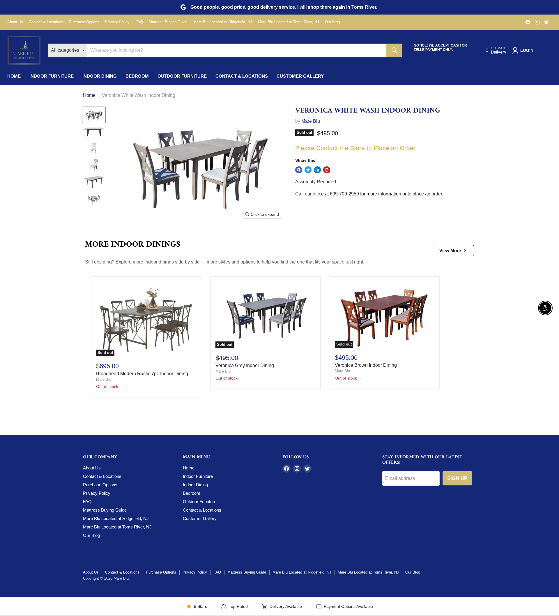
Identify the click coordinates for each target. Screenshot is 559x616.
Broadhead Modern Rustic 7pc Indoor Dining (142, 373)
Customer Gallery (300, 76)
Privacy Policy (117, 22)
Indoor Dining (99, 76)
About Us (15, 22)
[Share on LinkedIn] (317, 169)
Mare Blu (310, 121)
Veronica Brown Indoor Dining (366, 365)
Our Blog (332, 22)
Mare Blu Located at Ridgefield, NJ (222, 22)
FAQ (139, 22)
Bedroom (137, 76)
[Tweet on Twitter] (308, 169)
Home (14, 76)
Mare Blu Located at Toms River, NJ (288, 22)
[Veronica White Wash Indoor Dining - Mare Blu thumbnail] (93, 115)
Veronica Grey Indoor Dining (244, 365)
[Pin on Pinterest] (326, 169)
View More (450, 250)
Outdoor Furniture (182, 76)
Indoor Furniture (51, 76)
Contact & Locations (46, 22)
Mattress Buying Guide (168, 22)
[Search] (394, 50)
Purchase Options (84, 22)
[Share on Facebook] (298, 169)
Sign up (457, 478)
